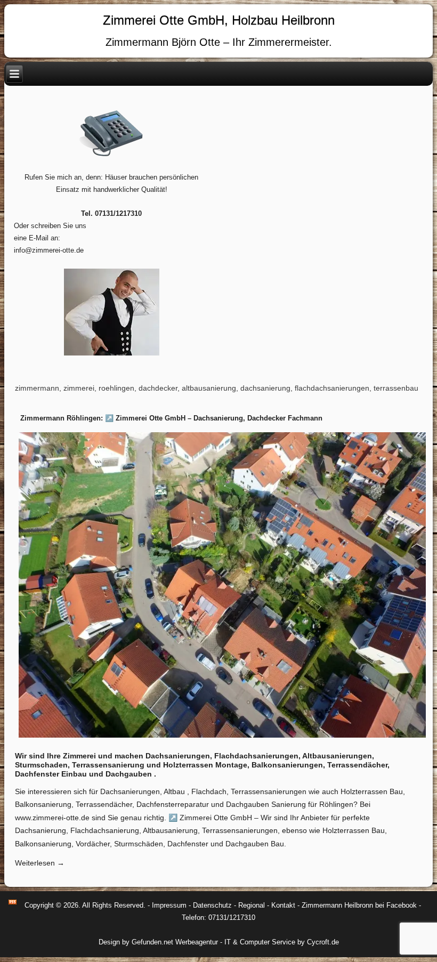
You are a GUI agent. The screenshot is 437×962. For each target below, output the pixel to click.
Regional (251, 905)
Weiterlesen (39, 863)
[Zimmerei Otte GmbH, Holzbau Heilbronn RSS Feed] (13, 902)
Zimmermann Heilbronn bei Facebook (359, 905)
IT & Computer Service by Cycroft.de (281, 942)
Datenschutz (212, 905)
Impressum (169, 905)
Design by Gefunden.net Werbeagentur (158, 942)
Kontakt (283, 905)
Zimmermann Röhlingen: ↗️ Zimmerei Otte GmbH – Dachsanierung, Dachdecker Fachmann (171, 418)
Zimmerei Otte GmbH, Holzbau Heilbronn (219, 20)
